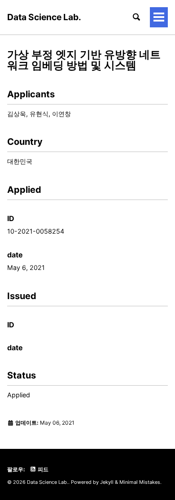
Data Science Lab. (44, 17)
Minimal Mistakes (139, 482)
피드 (42, 469)
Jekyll (107, 482)
